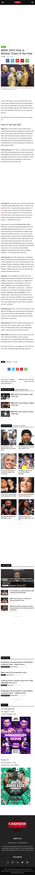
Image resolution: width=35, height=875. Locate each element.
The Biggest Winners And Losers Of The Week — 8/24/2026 (25, 472)
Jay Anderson (12, 585)
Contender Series (5, 666)
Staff (3, 56)
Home (2, 43)
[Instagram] (12, 862)
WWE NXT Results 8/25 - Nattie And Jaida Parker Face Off (26, 518)
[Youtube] (27, 862)
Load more (17, 699)
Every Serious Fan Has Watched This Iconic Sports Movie (8, 448)
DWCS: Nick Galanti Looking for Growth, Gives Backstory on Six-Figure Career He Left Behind (22, 608)
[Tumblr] (17, 862)
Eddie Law (10, 685)
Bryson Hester (14, 666)
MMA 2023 (8, 362)
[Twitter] (22, 862)
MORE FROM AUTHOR (21, 389)
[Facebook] (8, 862)
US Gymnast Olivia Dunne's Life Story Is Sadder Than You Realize (8, 472)
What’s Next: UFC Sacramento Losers (14, 672)
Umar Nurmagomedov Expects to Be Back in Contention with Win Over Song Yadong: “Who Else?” (17, 581)
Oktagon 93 (5, 760)
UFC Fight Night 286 (7, 709)
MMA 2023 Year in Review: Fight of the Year (26, 380)
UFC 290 (15, 362)
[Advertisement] (17, 23)
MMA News (5, 585)
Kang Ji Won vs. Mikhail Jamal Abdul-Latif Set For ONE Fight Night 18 (8, 381)
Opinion (3, 46)
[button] (32, 2)
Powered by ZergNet (19, 425)
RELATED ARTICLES (7, 389)
